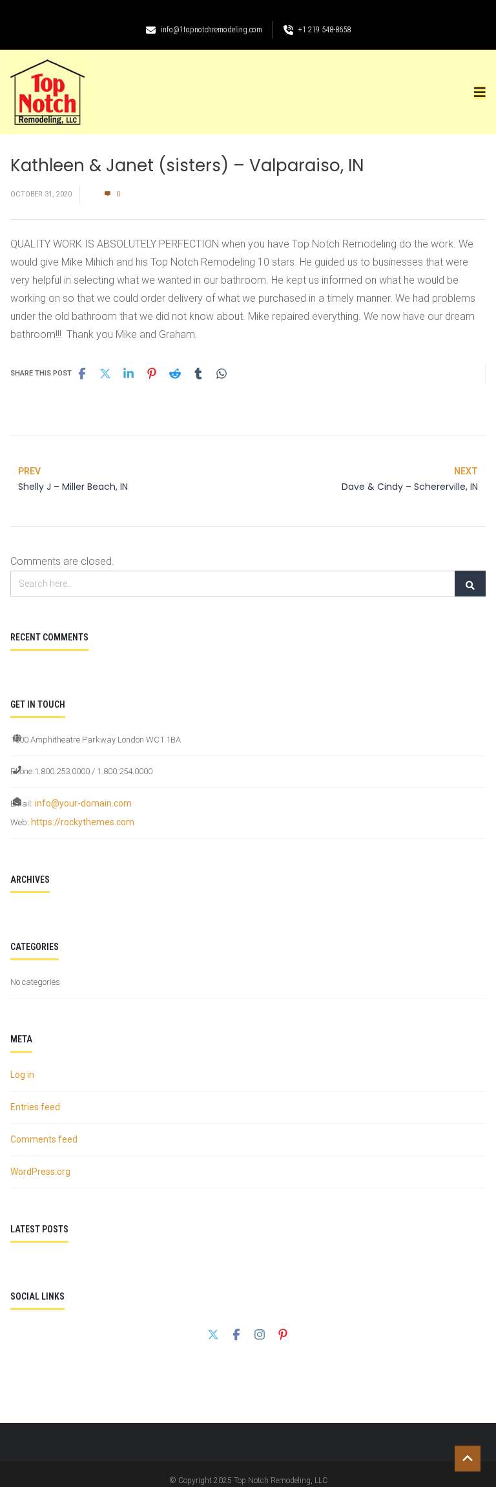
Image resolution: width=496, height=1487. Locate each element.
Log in (22, 1075)
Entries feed (35, 1107)
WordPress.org (40, 1171)
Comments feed (44, 1139)
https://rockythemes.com (82, 822)
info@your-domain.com (83, 803)
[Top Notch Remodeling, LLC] (47, 92)
